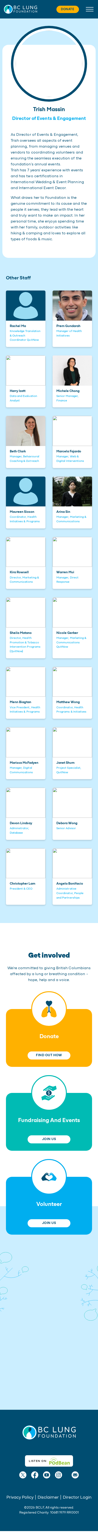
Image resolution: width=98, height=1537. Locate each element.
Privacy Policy (20, 1497)
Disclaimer (48, 1497)
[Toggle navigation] (88, 9)
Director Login (77, 1497)
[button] (20, 9)
